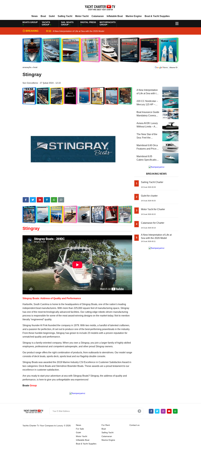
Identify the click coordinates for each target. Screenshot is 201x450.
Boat (43, 16)
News (34, 16)
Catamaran (98, 16)
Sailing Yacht (65, 16)
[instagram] (163, 411)
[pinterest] (47, 200)
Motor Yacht (82, 16)
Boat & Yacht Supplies (157, 16)
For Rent (106, 425)
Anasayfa (27, 67)
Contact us (134, 425)
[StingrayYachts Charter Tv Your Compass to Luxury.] (100, 7)
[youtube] (169, 411)
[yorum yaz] (61, 200)
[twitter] (33, 200)
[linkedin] (40, 200)
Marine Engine (134, 16)
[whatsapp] (175, 411)
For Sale (80, 429)
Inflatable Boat (115, 16)
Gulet (52, 16)
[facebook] (26, 200)
